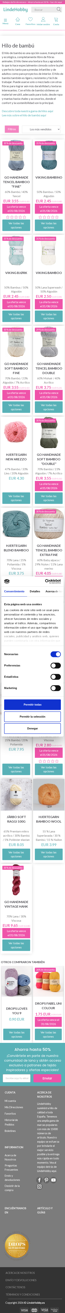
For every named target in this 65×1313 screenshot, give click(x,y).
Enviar (47, 1078)
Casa (17, 24)
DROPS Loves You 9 (16, 1011)
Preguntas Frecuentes (11, 1167)
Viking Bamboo (49, 273)
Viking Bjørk (16, 273)
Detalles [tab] (35, 591)
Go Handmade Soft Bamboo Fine (16, 368)
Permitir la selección (32, 716)
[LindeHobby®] (15, 9)
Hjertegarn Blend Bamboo (16, 548)
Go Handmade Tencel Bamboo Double (48, 368)
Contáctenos (15, 1287)
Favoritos (30, 24)
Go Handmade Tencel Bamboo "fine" (16, 181)
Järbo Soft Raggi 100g (16, 819)
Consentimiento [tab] (14, 591)
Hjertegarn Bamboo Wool (48, 819)
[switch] (56, 665)
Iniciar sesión (43, 24)
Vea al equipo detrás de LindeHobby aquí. (47, 1166)
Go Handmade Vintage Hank (16, 904)
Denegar (32, 728)
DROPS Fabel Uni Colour (48, 1006)
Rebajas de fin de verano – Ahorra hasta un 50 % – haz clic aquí (32, 2)
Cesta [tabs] (56, 24)
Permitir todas (33, 704)
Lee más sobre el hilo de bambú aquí (24, 115)
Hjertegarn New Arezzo (16, 457)
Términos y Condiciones (23, 1294)
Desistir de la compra (12, 1188)
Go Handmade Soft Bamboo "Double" (49, 459)
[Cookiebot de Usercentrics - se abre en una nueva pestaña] (46, 581)
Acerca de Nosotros (10, 1157)
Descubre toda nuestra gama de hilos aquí (27, 111)
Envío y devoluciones (12, 1177)
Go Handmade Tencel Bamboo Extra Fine (48, 550)
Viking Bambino (48, 177)
